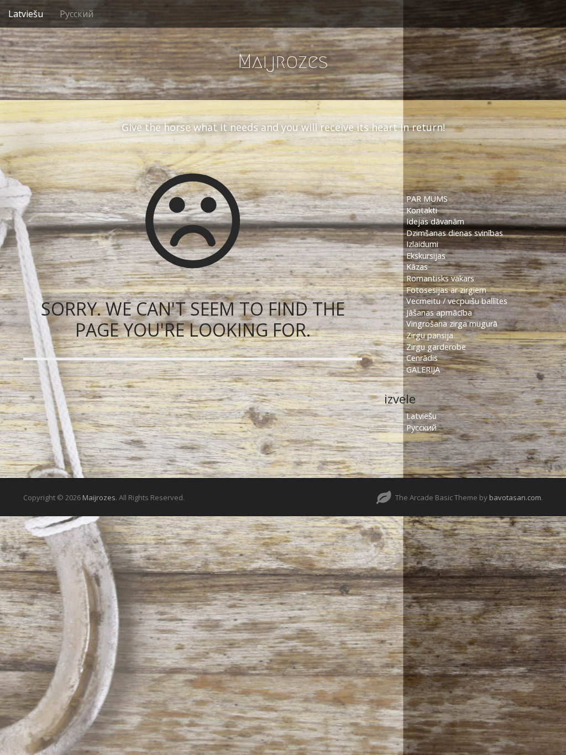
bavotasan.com (515, 497)
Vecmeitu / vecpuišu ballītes (456, 301)
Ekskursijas (426, 255)
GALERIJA (423, 369)
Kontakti (422, 210)
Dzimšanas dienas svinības (454, 233)
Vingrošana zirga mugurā (451, 323)
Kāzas (417, 266)
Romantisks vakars (440, 278)
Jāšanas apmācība (439, 312)
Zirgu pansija (429, 335)
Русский (76, 14)
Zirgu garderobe (436, 347)
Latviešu (25, 14)
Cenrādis (422, 358)
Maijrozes (283, 61)
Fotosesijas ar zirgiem (446, 290)
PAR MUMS (427, 198)
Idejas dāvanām (435, 221)
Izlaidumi (422, 244)
